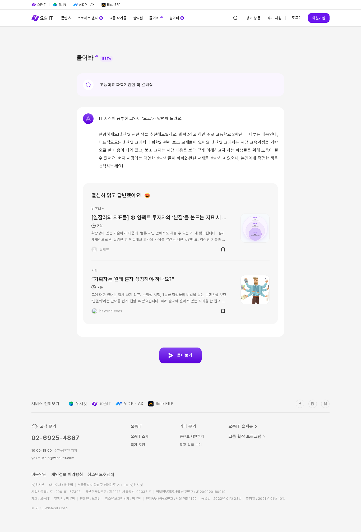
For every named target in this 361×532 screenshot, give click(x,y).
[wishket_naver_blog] (325, 404)
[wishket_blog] (312, 404)
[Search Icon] (235, 18)
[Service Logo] (42, 18)
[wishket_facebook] (300, 404)
